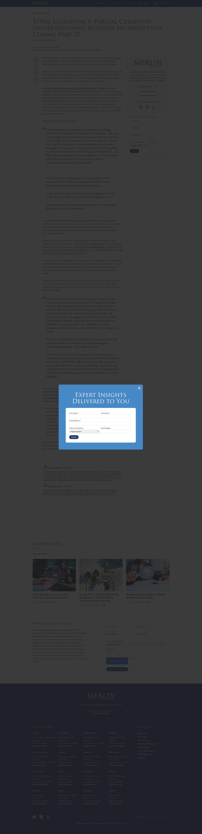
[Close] (139, 388)
